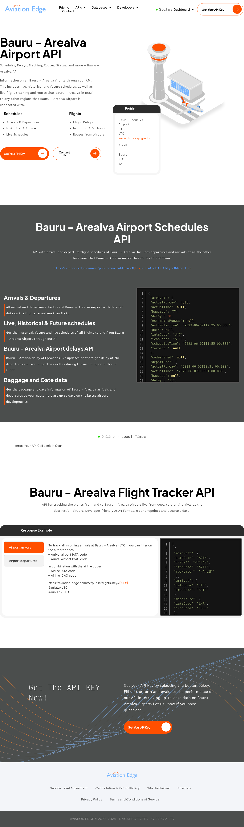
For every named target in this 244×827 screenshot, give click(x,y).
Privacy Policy (91, 799)
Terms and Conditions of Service (134, 799)
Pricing (64, 7)
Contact (68, 11)
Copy (235, 290)
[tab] (24, 547)
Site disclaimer (158, 788)
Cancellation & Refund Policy (117, 788)
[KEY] (123, 583)
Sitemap (184, 788)
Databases (99, 7)
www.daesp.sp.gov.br (135, 138)
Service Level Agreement (69, 788)
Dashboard (182, 9)
